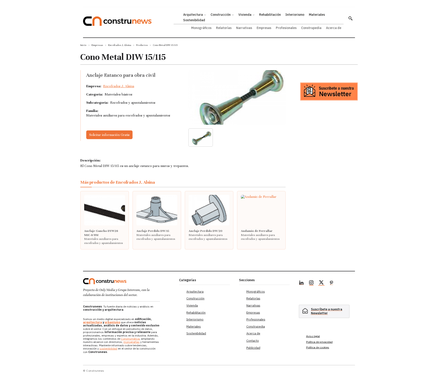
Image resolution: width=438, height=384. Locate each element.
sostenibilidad (108, 348)
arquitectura (92, 322)
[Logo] (128, 281)
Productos (142, 45)
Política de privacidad (319, 342)
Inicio (83, 45)
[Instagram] (311, 283)
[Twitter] (321, 283)
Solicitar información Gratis (109, 135)
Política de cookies (317, 347)
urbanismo (112, 322)
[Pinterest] (331, 283)
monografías (131, 342)
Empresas (97, 45)
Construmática (130, 338)
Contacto (252, 341)
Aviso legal (313, 336)
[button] (350, 18)
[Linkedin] (301, 283)
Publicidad (253, 348)
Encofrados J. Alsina (119, 45)
